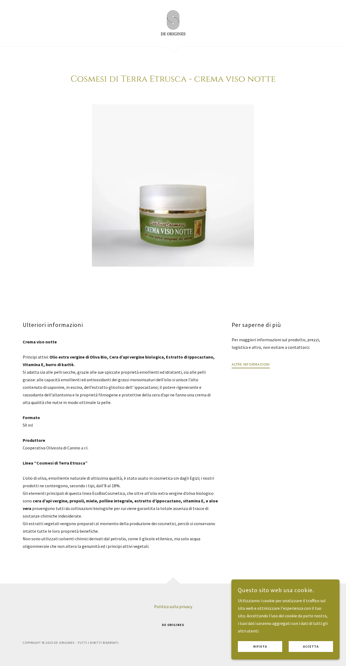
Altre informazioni (251, 364)
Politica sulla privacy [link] (173, 606)
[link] (173, 22)
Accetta (311, 647)
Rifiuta (260, 647)
